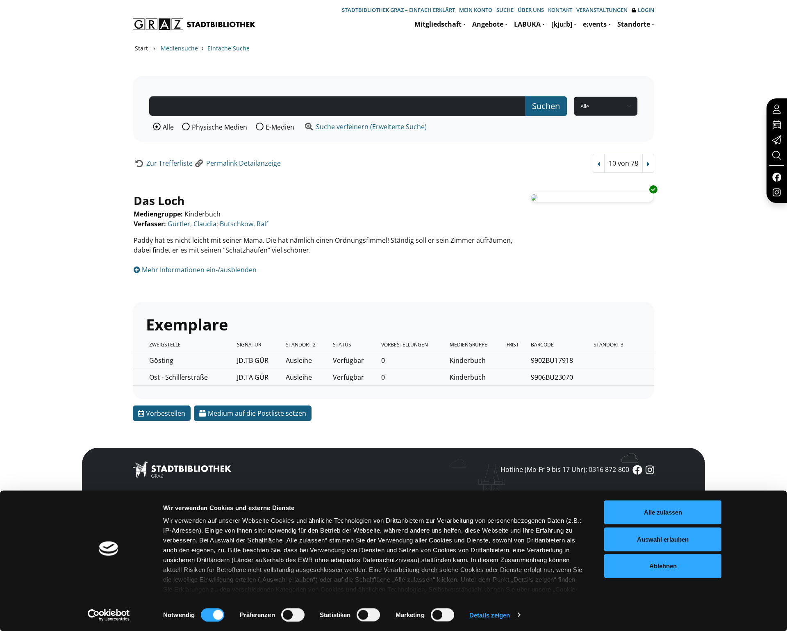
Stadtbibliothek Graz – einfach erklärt (398, 10)
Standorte (633, 24)
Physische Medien (219, 127)
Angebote (487, 24)
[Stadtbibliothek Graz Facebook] (776, 177)
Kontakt (560, 10)
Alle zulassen (663, 512)
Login (646, 10)
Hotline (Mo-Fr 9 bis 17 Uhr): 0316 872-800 (564, 469)
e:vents (595, 24)
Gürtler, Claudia (192, 223)
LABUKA (527, 24)
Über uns (531, 10)
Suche (505, 10)
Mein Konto (475, 10)
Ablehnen (663, 566)
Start (141, 48)
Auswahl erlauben (663, 538)
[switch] (293, 614)
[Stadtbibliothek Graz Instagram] (776, 192)
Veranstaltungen (602, 10)
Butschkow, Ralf (244, 223)
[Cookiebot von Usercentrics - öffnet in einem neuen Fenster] (109, 615)
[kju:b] (561, 24)
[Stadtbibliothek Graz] (194, 24)
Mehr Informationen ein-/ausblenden (198, 269)
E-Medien (280, 127)
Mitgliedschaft (438, 24)
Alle (168, 127)
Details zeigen (489, 614)
